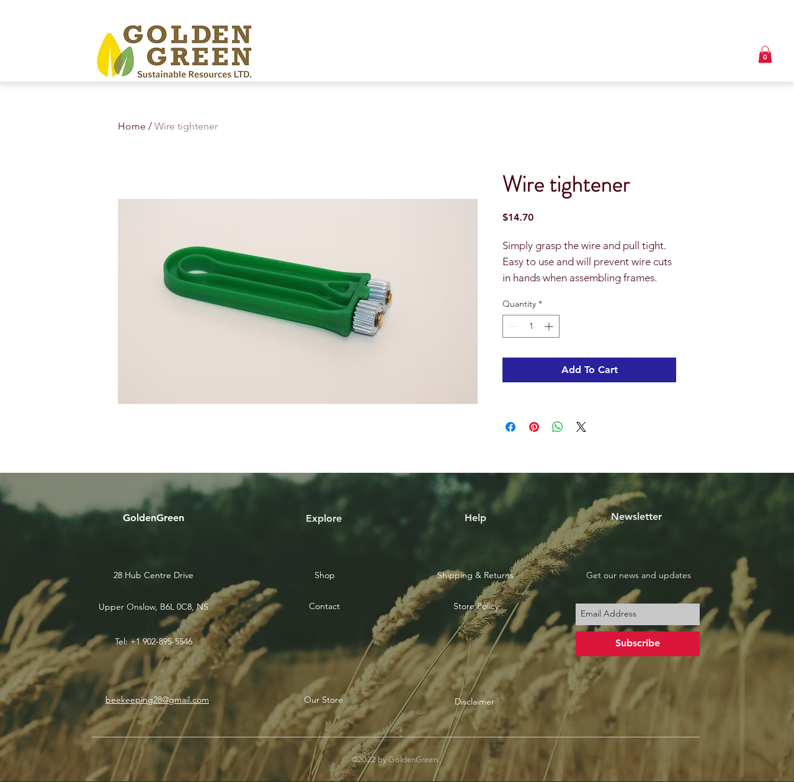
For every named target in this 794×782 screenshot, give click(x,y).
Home (132, 126)
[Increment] (550, 326)
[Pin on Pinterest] (534, 427)
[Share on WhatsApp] (557, 427)
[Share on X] (581, 427)
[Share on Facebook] (510, 427)
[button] (765, 54)
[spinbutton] (531, 326)
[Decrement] (512, 326)
